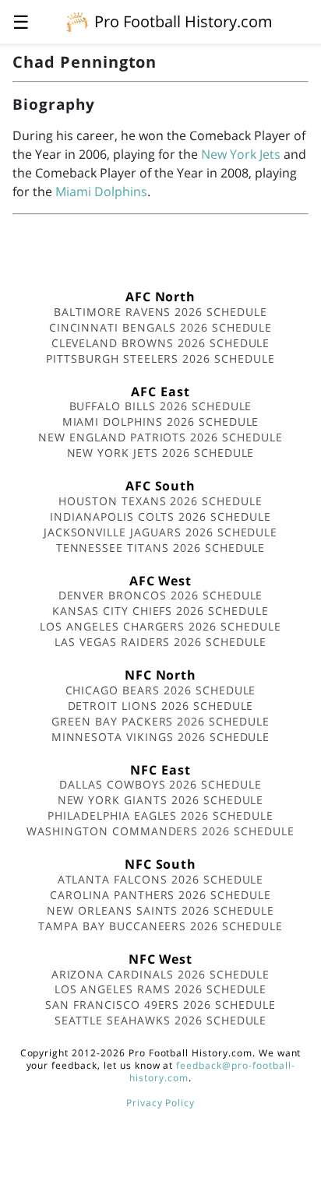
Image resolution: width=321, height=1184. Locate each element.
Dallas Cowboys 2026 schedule (160, 784)
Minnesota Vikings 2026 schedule (160, 736)
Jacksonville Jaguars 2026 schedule (161, 532)
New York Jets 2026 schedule (161, 452)
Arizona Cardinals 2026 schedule (160, 974)
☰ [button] (21, 21)
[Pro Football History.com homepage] (77, 21)
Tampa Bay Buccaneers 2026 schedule (160, 926)
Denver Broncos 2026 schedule (160, 595)
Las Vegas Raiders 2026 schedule (160, 641)
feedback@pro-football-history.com (212, 1071)
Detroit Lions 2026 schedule (161, 705)
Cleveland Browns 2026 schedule (160, 343)
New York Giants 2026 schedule (161, 799)
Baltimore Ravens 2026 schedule (160, 311)
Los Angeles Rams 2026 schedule (161, 989)
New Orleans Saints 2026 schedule (160, 910)
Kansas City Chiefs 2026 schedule (160, 610)
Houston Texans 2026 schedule (160, 501)
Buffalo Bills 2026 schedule (160, 406)
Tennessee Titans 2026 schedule (161, 547)
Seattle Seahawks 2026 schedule (161, 1020)
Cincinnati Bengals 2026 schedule (161, 327)
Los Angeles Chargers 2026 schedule (160, 626)
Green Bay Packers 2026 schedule (160, 721)
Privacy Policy (160, 1102)
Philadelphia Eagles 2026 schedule (160, 815)
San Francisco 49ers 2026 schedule (160, 1004)
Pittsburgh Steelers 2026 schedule (160, 358)
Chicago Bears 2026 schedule (160, 690)
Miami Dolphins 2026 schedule (160, 421)
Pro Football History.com (183, 21)
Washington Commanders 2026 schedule (160, 831)
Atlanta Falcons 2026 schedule (161, 879)
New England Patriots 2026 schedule (160, 437)
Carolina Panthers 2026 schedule (160, 894)
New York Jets (240, 154)
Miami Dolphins (101, 191)
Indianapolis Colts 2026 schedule (160, 516)
